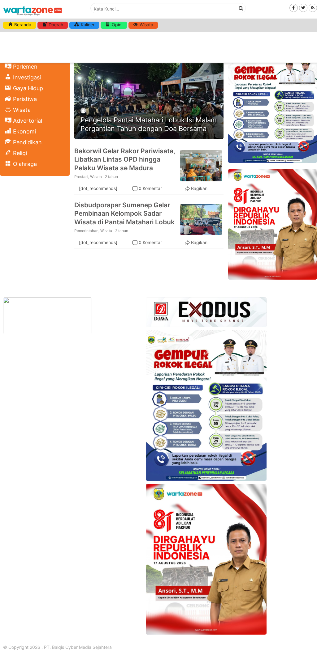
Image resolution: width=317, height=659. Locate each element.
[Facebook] (293, 7)
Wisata (96, 176)
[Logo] (32, 16)
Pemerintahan (86, 230)
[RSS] (313, 7)
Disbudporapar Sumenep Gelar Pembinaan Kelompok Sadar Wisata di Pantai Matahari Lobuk (124, 213)
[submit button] (240, 8)
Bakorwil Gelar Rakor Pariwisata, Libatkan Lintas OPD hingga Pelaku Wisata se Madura (124, 159)
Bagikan (199, 188)
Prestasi (81, 176)
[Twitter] (303, 7)
